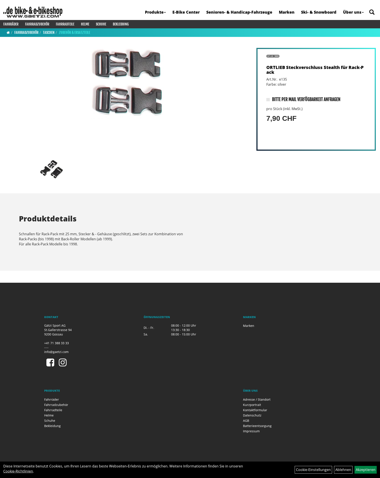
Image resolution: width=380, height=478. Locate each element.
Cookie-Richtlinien (18, 471)
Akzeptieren (365, 469)
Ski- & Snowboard (318, 12)
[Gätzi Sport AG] (32, 12)
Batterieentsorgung (257, 426)
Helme (85, 24)
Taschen (49, 32)
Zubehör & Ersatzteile (74, 32)
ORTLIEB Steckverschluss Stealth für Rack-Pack (315, 69)
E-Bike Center (186, 12)
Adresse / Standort (256, 399)
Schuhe (101, 24)
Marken (286, 12)
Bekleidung (121, 24)
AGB (246, 420)
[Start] (8, 32)
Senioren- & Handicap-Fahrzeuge (239, 12)
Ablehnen (343, 469)
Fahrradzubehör (37, 24)
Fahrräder (10, 24)
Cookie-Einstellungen (313, 469)
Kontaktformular (255, 410)
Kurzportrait (252, 405)
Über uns (352, 12)
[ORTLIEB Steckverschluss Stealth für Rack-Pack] (127, 83)
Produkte (154, 12)
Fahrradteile (65, 24)
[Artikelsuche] (372, 12)
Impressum (251, 431)
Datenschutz (252, 415)
